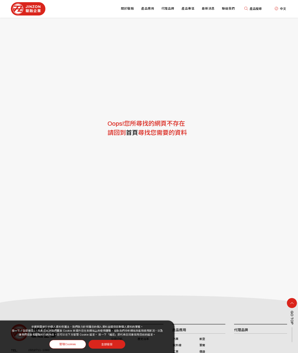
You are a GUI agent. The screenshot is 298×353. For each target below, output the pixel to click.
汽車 (175, 339)
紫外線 (177, 345)
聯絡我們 (228, 8)
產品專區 (188, 8)
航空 (202, 339)
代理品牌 (168, 8)
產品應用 (147, 8)
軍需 (202, 345)
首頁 (132, 132)
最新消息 (208, 8)
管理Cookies (67, 344)
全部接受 (107, 344)
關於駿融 (127, 8)
